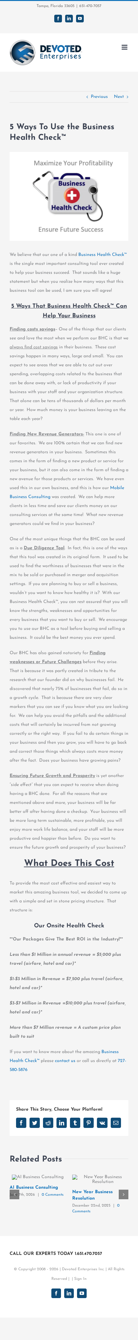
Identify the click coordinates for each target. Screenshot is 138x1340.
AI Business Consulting (34, 1187)
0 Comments (53, 1195)
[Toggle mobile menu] (125, 47)
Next (119, 96)
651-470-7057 (90, 6)
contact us (65, 1061)
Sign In (80, 1279)
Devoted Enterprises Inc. (83, 1269)
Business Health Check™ (102, 254)
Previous (99, 96)
